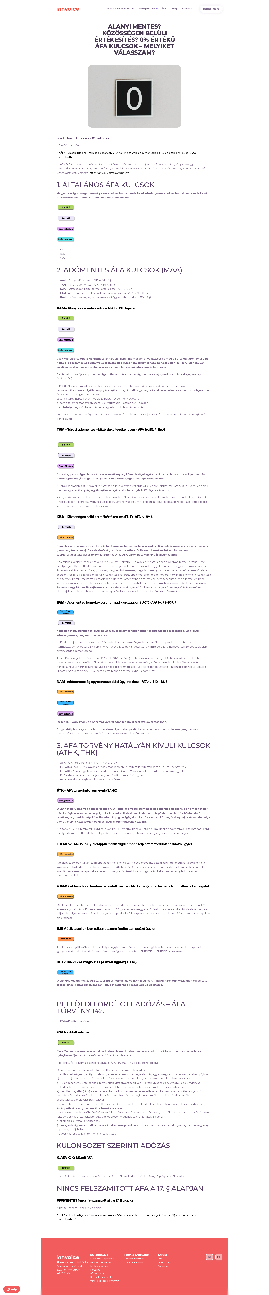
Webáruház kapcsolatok (102, 1258)
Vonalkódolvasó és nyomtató (105, 1280)
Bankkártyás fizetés (100, 1262)
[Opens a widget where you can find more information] (11, 1289)
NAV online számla (133, 1262)
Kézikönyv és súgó (134, 1258)
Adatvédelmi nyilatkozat (69, 1266)
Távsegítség (164, 1262)
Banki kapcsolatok (99, 1266)
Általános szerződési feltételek (72, 1262)
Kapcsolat (163, 1266)
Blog (160, 1258)
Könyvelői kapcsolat (100, 1277)
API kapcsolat (97, 1273)
